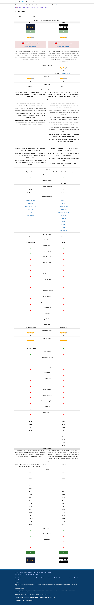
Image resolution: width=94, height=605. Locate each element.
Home (20, 7)
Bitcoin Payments (30, 200)
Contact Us (37, 572)
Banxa (63, 203)
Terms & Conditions (20, 572)
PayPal (63, 221)
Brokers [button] (34, 2)
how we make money (46, 4)
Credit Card (30, 203)
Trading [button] (41, 2)
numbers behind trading (58, 4)
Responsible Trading (20, 574)
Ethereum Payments (30, 206)
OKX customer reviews (67, 73)
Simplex (63, 224)
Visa (30, 212)
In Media (49, 572)
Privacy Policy (29, 572)
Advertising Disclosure (32, 574)
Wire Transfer (30, 215)
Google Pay (63, 215)
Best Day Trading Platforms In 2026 (30, 7)
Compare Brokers (43, 7)
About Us (43, 572)
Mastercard (30, 209)
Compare (43, 16)
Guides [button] (47, 2)
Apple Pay (63, 200)
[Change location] (16, 8)
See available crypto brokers (30, 46)
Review (30, 35)
